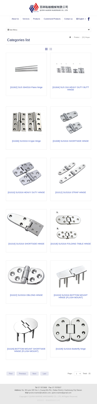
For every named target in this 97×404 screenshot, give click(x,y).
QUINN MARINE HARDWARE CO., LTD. (48, 8)
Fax (50, 387)
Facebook (88, 19)
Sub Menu (13, 30)
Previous (22, 374)
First (10, 374)
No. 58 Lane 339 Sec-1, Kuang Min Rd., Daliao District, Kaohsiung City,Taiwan (52, 390)
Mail (26, 393)
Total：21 (86, 373)
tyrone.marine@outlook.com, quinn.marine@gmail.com (50, 393)
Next (34, 374)
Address (18, 390)
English (79, 19)
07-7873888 (42, 387)
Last (44, 374)
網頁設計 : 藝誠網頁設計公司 (48, 400)
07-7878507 (56, 387)
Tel (36, 387)
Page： (71, 373)
